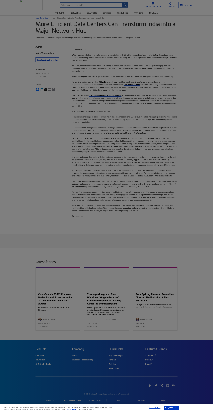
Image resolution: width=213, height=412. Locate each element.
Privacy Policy (71, 410)
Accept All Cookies (171, 408)
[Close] (209, 407)
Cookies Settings (154, 408)
